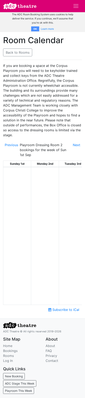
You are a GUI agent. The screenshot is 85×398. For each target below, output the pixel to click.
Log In (8, 361)
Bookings (10, 351)
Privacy (51, 356)
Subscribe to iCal (65, 310)
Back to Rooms (18, 52)
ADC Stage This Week (19, 383)
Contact (52, 361)
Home (7, 346)
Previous (11, 145)
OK (35, 28)
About (50, 346)
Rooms (8, 356)
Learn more (47, 28)
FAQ (49, 351)
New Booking (14, 376)
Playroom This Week (18, 390)
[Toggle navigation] (76, 6)
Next (76, 145)
